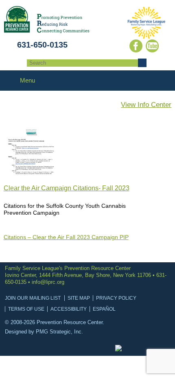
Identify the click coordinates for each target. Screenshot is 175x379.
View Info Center (146, 105)
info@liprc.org (48, 282)
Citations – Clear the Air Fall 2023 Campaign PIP (66, 237)
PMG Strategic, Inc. (59, 332)
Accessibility (68, 309)
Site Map (79, 298)
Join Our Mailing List (33, 298)
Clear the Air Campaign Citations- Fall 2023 (66, 188)
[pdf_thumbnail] (32, 172)
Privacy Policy (116, 298)
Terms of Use (26, 309)
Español (104, 309)
